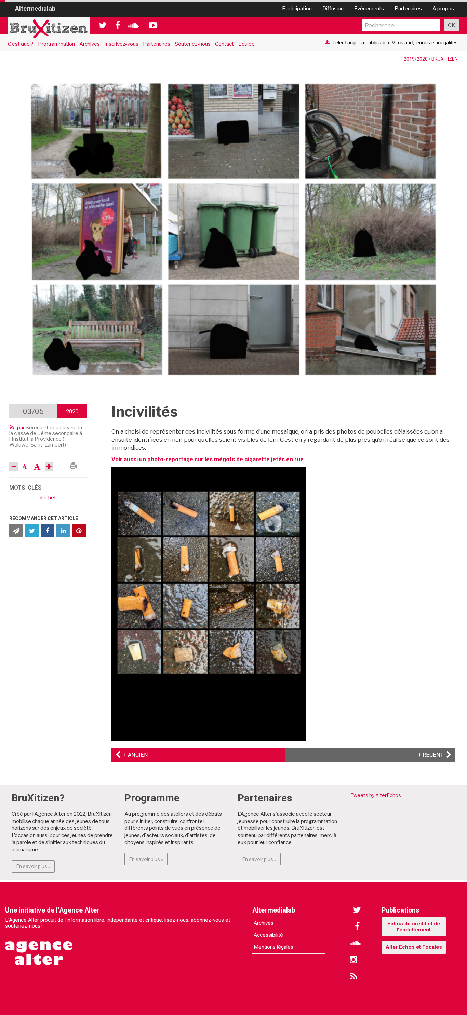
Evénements (369, 8)
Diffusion (333, 8)
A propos (443, 8)
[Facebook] (357, 927)
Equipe (246, 44)
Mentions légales (273, 947)
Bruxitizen (444, 59)
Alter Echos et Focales (414, 947)
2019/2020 (416, 59)
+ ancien (134, 755)
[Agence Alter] (39, 948)
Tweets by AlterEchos (376, 795)
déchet (48, 498)
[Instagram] (353, 960)
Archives (89, 44)
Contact (224, 44)
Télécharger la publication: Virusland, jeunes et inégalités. (395, 42)
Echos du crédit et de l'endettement (413, 927)
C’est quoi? (21, 44)
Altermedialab (35, 8)
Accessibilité (268, 935)
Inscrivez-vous (121, 44)
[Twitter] (357, 910)
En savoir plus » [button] (35, 866)
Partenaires (408, 8)
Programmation (56, 44)
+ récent (434, 755)
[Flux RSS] (353, 977)
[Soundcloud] (355, 943)
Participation (297, 8)
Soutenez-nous (193, 44)
